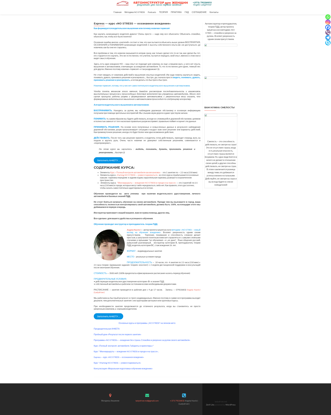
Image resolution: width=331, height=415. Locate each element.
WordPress (230, 404)
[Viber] (327, 32)
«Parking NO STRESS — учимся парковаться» (137, 175)
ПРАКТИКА (176, 12)
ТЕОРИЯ (163, 12)
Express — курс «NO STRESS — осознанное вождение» (119, 357)
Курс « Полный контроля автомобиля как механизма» (135, 172)
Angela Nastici (134, 229)
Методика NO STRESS (135, 12)
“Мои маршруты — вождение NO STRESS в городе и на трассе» (146, 182)
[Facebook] (327, 27)
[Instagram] (327, 22)
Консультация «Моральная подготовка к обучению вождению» (123, 368)
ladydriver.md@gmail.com (147, 400)
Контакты (214, 12)
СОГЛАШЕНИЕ (199, 12)
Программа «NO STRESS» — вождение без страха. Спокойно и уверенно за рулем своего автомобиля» (142, 340)
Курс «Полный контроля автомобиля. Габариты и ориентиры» (123, 345)
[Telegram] (327, 37)
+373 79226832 (177, 400)
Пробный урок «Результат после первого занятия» (117, 334)
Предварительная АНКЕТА (107, 328)
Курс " (96, 351)
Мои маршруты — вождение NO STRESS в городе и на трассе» (128, 351)
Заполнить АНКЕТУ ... (108, 160)
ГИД (187, 12)
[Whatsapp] (327, 17)
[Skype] (327, 42)
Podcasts (152, 12)
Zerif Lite (210, 404)
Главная (118, 12)
